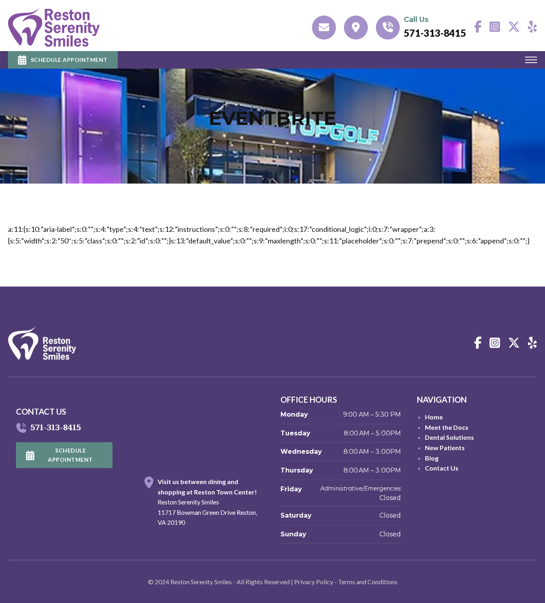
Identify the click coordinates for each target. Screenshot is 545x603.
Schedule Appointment (69, 59)
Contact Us (441, 468)
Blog (431, 458)
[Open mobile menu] (531, 60)
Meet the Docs (446, 427)
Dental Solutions (449, 437)
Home (434, 417)
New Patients (445, 447)
